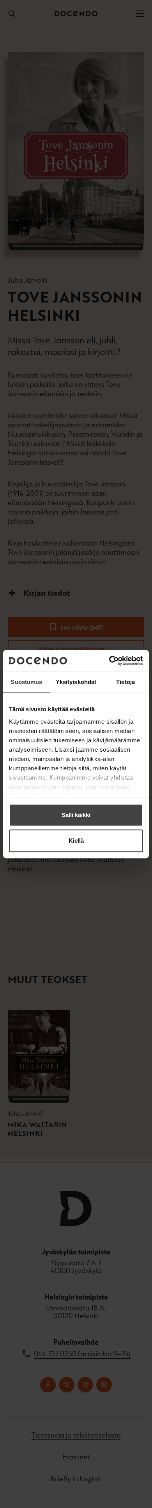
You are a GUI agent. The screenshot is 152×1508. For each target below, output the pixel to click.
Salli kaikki (76, 815)
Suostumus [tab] (26, 682)
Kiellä (76, 840)
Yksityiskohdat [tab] (76, 682)
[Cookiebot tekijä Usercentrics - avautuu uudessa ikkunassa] (109, 661)
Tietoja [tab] (125, 682)
